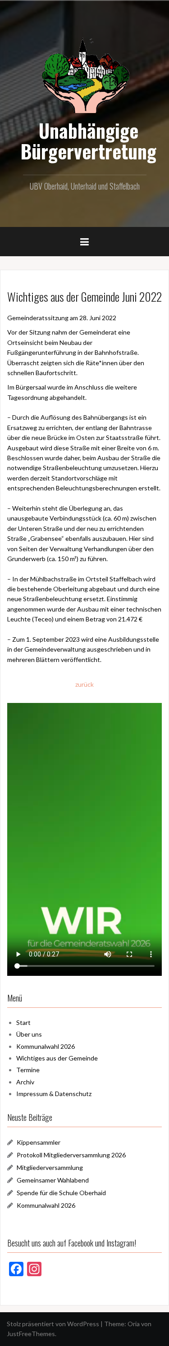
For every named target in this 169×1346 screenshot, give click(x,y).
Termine (28, 1070)
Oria (134, 1324)
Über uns (29, 1034)
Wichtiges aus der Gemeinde (57, 1058)
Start (23, 1022)
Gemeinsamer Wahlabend (53, 1180)
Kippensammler (38, 1142)
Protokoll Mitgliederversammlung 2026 (71, 1155)
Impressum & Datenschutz (53, 1093)
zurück (84, 684)
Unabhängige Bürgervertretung (88, 140)
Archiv (25, 1082)
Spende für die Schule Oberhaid (61, 1192)
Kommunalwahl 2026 (45, 1046)
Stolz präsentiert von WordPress (53, 1324)
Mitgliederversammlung (50, 1167)
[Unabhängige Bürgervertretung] (85, 74)
